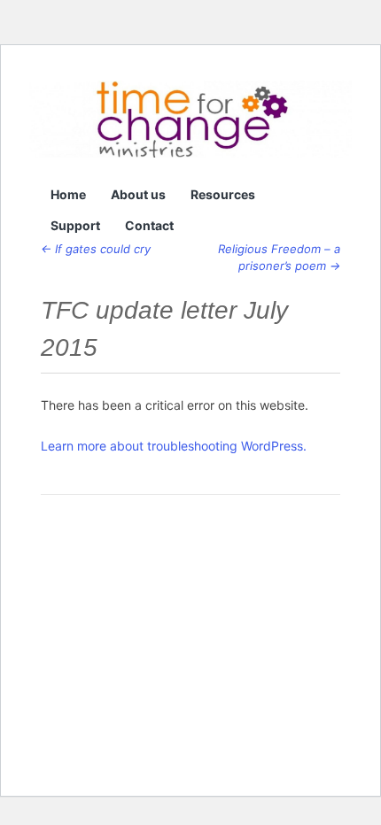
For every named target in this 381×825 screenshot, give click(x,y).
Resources (222, 194)
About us (138, 194)
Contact (149, 225)
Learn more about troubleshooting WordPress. (174, 445)
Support (75, 225)
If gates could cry (96, 249)
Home (68, 194)
